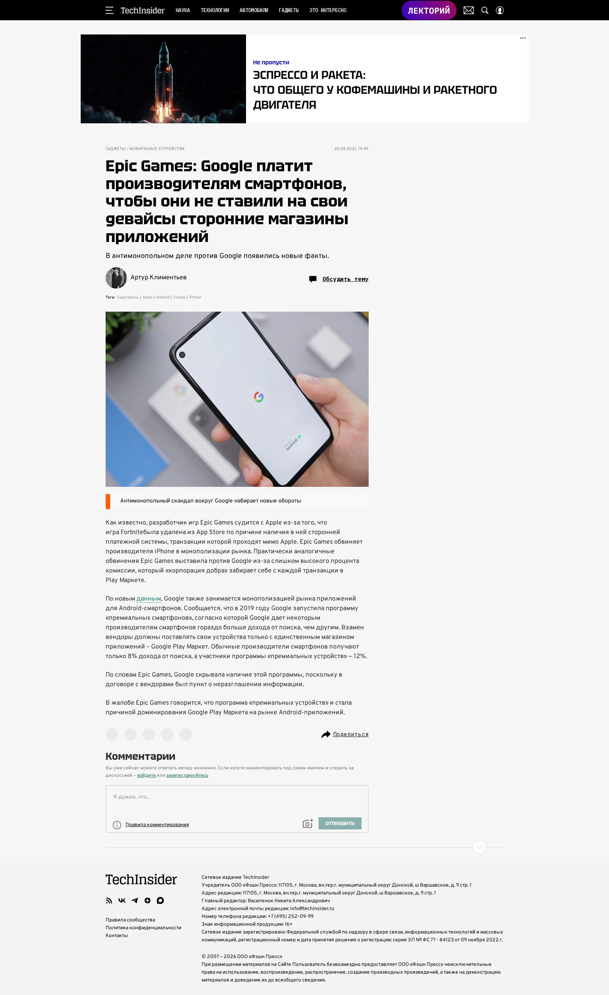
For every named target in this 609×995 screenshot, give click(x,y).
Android (163, 297)
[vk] (121, 900)
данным (149, 599)
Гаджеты (116, 149)
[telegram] (134, 900)
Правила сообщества (130, 920)
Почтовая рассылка (469, 10)
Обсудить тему (345, 279)
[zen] (147, 900)
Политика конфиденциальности (143, 928)
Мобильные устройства (157, 149)
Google (179, 297)
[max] (160, 900)
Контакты (117, 936)
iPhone (195, 297)
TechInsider (143, 10)
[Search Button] (485, 10)
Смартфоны (128, 297)
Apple (148, 297)
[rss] (109, 900)
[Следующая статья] (305, 847)
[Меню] (109, 10)
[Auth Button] (500, 10)
